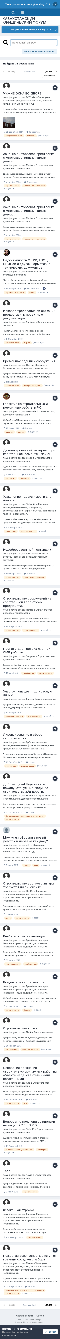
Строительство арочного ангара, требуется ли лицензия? (29, 885)
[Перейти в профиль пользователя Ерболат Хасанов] (6, 727)
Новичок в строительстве (40, 795)
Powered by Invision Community (30, 1322)
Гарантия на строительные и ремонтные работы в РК (25, 405)
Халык (29, 699)
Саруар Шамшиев (35, 365)
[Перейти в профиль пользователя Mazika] (6, 146)
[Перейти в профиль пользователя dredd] (6, 442)
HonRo (29, 609)
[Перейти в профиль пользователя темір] (6, 1163)
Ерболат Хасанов (35, 742)
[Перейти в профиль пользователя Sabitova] (6, 303)
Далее (48, 71)
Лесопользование (43, 1032)
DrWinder (31, 97)
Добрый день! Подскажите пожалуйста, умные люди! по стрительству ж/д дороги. (25, 787)
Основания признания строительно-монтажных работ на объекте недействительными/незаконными (30, 1073)
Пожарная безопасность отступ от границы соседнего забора (30, 1257)
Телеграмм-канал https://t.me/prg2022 (27, 4)
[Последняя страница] (56, 71)
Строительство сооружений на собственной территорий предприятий (27, 602)
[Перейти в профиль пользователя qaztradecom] (6, 542)
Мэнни (29, 1263)
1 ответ (28, 428)
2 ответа (30, 573)
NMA (28, 1032)
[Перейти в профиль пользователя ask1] (6, 830)
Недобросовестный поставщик (27, 549)
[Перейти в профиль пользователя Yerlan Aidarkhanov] (6, 489)
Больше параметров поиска (40, 51)
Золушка (30, 656)
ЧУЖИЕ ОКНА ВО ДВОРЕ (22, 93)
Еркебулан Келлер (36, 940)
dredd (29, 457)
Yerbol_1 (30, 1129)
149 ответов (32, 288)
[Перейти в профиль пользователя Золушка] (6, 641)
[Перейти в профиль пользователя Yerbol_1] (6, 1114)
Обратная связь (25, 1315)
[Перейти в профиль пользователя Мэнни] (6, 1248)
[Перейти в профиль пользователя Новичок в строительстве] (6, 776)
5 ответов (31, 182)
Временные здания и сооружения (29, 361)
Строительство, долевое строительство (25, 368)
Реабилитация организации (24, 936)
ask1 (28, 845)
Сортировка (50, 76)
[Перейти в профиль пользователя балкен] (6, 1202)
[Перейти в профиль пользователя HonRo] (6, 591)
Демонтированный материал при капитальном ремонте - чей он (29, 452)
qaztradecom (33, 553)
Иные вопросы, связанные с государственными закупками (25, 556)
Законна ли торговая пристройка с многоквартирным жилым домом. (28, 157)
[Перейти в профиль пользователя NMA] (6, 1020)
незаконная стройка (18, 1210)
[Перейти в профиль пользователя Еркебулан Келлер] (6, 928)
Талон (7, 1171)
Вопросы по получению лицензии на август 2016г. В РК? (29, 1123)
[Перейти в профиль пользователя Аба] (6, 1060)
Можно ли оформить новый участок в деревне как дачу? (25, 839)
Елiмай (29, 271)
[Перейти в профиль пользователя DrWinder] (6, 86)
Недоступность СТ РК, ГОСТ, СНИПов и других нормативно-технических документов (27, 263)
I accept (51, 1331)
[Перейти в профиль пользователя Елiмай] (6, 252)
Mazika (29, 165)
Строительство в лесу (20, 1028)
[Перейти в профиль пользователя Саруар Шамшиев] (6, 353)
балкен (30, 1214)
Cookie (40, 1315)
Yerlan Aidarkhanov (36, 504)
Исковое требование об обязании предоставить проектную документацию (29, 314)
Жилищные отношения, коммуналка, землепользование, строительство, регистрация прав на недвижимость (29, 510)
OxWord (30, 411)
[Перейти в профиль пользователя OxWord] (6, 396)
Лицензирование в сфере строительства (22, 736)
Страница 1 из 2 (30, 71)
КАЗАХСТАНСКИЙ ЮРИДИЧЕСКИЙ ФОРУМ (24, 20)
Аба (28, 1082)
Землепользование (45, 699)
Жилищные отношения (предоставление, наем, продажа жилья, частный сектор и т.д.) (27, 100)
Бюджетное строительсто (23, 982)
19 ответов (34, 132)
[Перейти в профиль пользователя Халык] (6, 684)
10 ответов (29, 474)
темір (29, 1175)
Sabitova (30, 322)
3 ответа (32, 1099)
